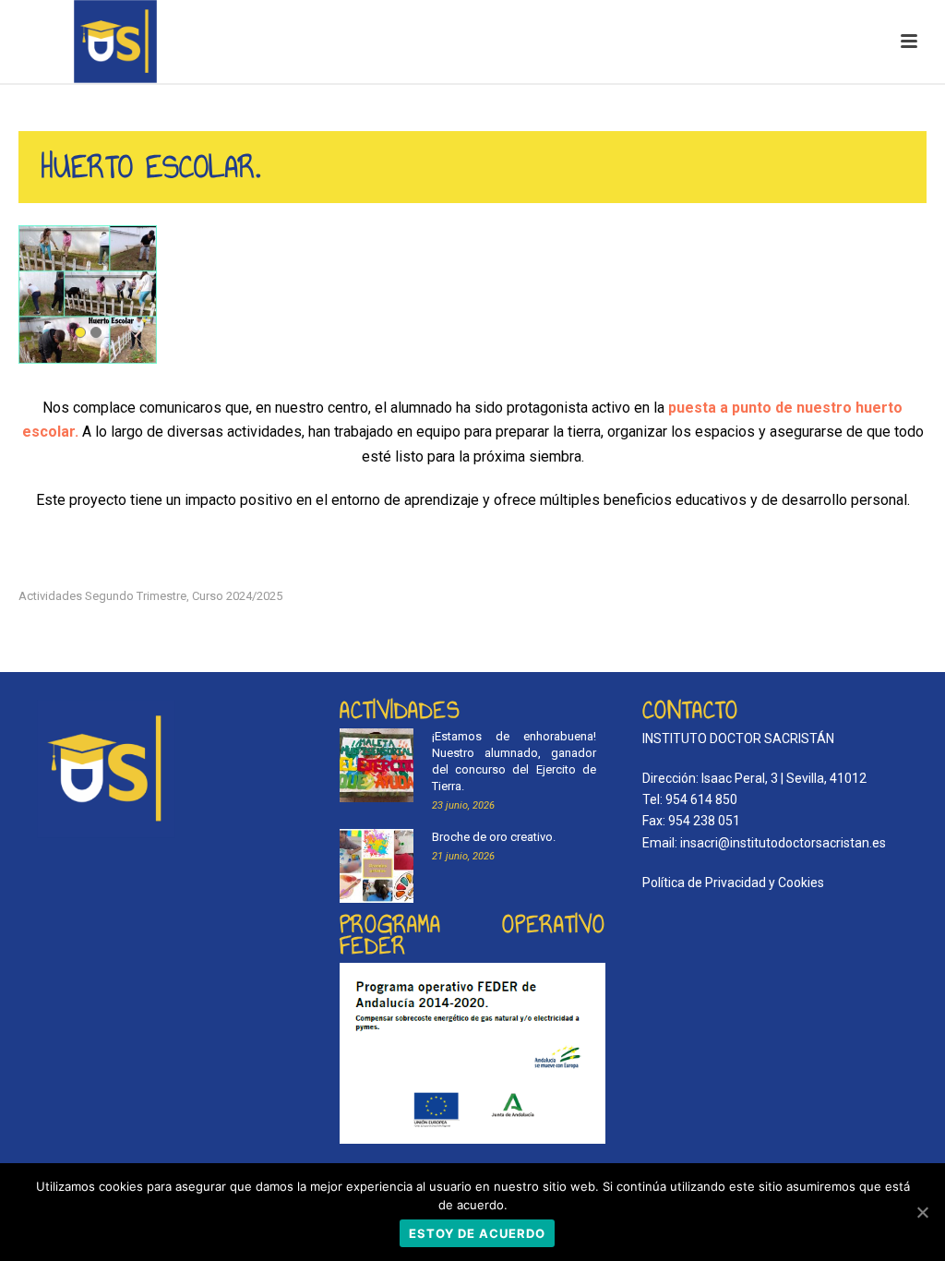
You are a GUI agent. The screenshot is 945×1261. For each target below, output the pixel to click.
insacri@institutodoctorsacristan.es (783, 842)
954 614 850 (701, 799)
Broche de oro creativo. (494, 837)
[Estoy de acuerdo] (922, 1212)
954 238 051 (704, 820)
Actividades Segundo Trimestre (102, 596)
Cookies (801, 882)
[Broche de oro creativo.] (376, 866)
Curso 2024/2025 (237, 596)
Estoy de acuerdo (477, 1233)
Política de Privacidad (704, 882)
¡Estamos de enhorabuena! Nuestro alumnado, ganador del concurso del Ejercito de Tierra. (514, 761)
